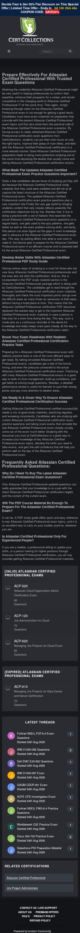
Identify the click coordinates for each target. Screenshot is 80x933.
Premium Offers (47, 912)
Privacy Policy (44, 916)
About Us (25, 912)
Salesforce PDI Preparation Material (39, 848)
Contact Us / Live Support (38, 908)
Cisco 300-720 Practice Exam (35, 836)
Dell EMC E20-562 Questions (35, 761)
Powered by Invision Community (32, 931)
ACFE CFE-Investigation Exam (36, 796)
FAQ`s (26, 916)
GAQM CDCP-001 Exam (32, 785)
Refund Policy (40, 920)
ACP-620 (21, 640)
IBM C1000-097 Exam (30, 773)
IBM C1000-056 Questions (33, 749)
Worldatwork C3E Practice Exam (37, 824)
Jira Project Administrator (22, 888)
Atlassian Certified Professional (26, 878)
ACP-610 (21, 686)
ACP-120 (21, 615)
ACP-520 (21, 585)
